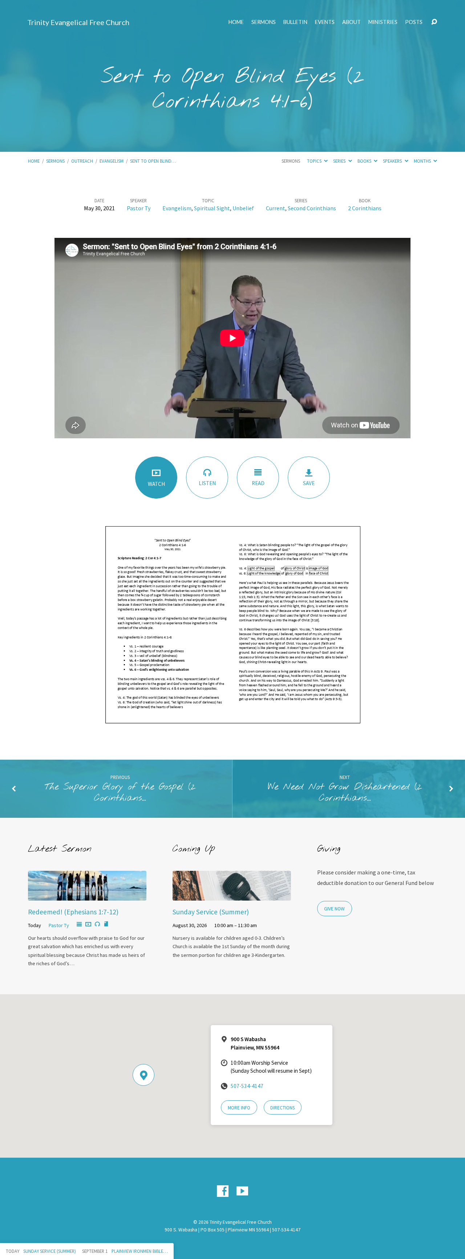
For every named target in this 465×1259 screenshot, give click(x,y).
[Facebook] (223, 1191)
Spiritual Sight (212, 208)
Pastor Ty (138, 208)
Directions (282, 1108)
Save (309, 483)
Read (258, 483)
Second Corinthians (312, 208)
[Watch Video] (88, 924)
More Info (239, 1108)
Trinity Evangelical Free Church (78, 22)
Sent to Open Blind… (153, 161)
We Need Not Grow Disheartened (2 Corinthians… (345, 792)
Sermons (263, 22)
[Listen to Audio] (97, 924)
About (351, 22)
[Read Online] (79, 924)
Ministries (382, 22)
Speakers (393, 161)
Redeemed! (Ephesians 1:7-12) (73, 911)
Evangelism (112, 161)
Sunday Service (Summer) (211, 911)
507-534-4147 (247, 1086)
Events (325, 22)
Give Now (334, 909)
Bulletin (295, 22)
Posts (413, 22)
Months (423, 161)
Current (275, 208)
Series (340, 161)
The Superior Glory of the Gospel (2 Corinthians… (120, 792)
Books (364, 161)
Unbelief (243, 208)
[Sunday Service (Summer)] (232, 895)
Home (236, 22)
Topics (315, 161)
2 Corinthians (364, 208)
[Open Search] (434, 22)
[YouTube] (242, 1191)
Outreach (82, 161)
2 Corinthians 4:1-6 (258, 89)
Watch (156, 483)
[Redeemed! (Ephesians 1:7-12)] (87, 895)
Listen (207, 483)
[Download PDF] (106, 924)
